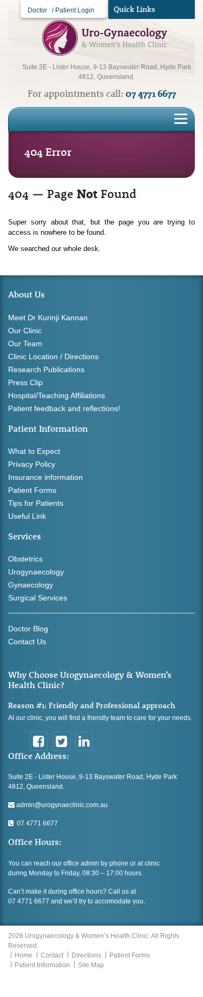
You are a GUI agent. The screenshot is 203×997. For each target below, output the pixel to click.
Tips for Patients (35, 503)
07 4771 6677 (36, 823)
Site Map (91, 965)
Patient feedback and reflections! (64, 408)
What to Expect (34, 451)
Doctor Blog (28, 628)
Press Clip (25, 382)
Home (23, 955)
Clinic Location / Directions (53, 356)
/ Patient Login (73, 10)
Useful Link (27, 516)
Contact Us (27, 641)
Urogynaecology (36, 571)
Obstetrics (25, 558)
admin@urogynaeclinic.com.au (61, 805)
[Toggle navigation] (181, 118)
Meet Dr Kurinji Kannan (48, 317)
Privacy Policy (31, 464)
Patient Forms (32, 490)
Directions (86, 955)
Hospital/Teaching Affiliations (56, 395)
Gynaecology (30, 584)
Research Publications (46, 369)
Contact (52, 955)
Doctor (37, 10)
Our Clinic (25, 330)
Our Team (25, 343)
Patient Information (42, 965)
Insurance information (45, 477)
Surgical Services (37, 597)
